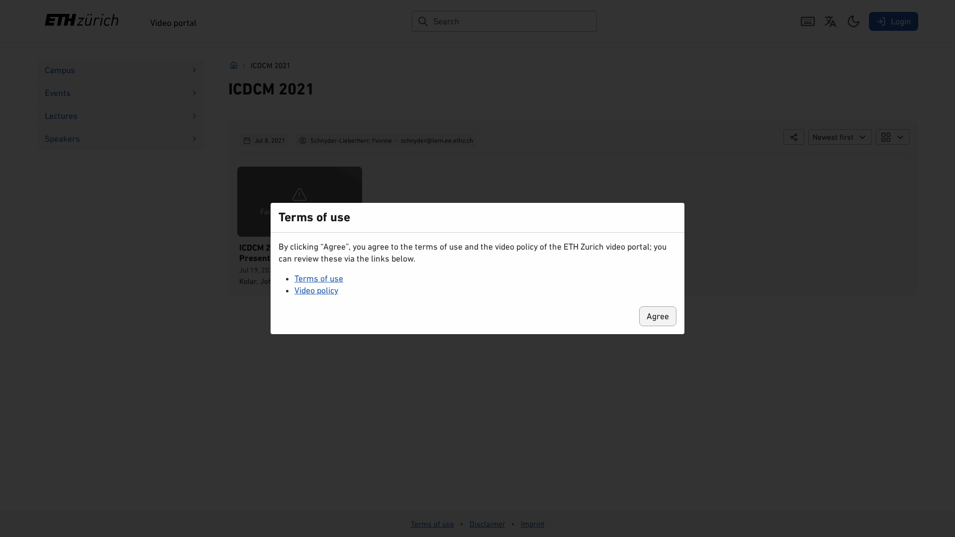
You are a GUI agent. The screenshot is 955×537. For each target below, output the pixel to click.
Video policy (316, 290)
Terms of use (318, 278)
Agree (658, 316)
